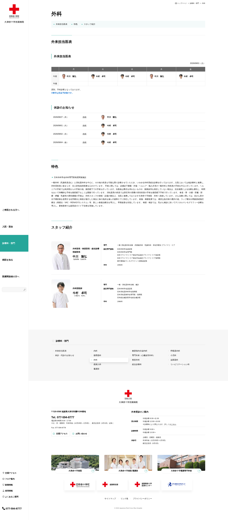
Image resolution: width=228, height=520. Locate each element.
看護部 (96, 369)
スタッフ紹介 (89, 24)
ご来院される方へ (10, 210)
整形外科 (136, 360)
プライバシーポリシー (142, 499)
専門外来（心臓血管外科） (143, 355)
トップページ (182, 3)
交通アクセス (11, 473)
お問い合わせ (81, 434)
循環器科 (97, 355)
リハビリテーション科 (180, 364)
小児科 (173, 355)
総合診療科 (137, 364)
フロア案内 (10, 479)
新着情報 (9, 485)
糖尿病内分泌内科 (139, 351)
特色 (76, 24)
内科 (95, 351)
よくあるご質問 (11, 497)
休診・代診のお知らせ (64, 355)
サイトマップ (110, 499)
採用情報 (9, 491)
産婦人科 (97, 364)
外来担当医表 (61, 24)
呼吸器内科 (175, 351)
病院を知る (7, 260)
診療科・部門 (8, 243)
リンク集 (124, 499)
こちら (173, 424)
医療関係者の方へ (10, 276)
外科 (84, 117)
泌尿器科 (174, 360)
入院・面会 (7, 226)
